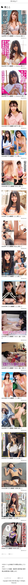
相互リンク (20, 578)
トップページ (7, 578)
